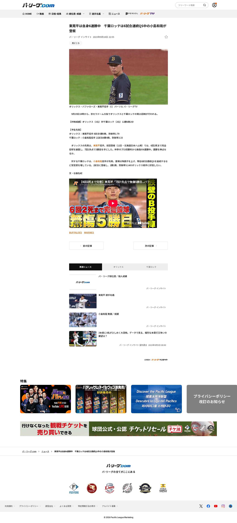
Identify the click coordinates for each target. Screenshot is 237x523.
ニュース (45, 451)
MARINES (89, 232)
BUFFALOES (75, 232)
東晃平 (96, 145)
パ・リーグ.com (29, 451)
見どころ (76, 43)
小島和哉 (97, 161)
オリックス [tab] (118, 266)
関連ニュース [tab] (85, 266)
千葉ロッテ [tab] (151, 266)
